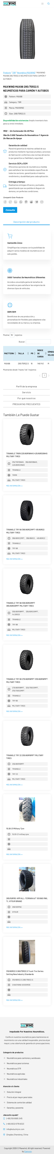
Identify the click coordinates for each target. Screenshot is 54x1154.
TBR (14, 72)
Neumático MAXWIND (26, 72)
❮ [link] (40, 375)
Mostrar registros (12, 335)
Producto (7, 72)
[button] (15, 353)
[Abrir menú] (42, 4)
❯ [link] (49, 375)
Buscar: (22, 341)
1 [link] (44, 375)
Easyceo (28, 1151)
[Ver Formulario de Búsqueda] (48, 3)
